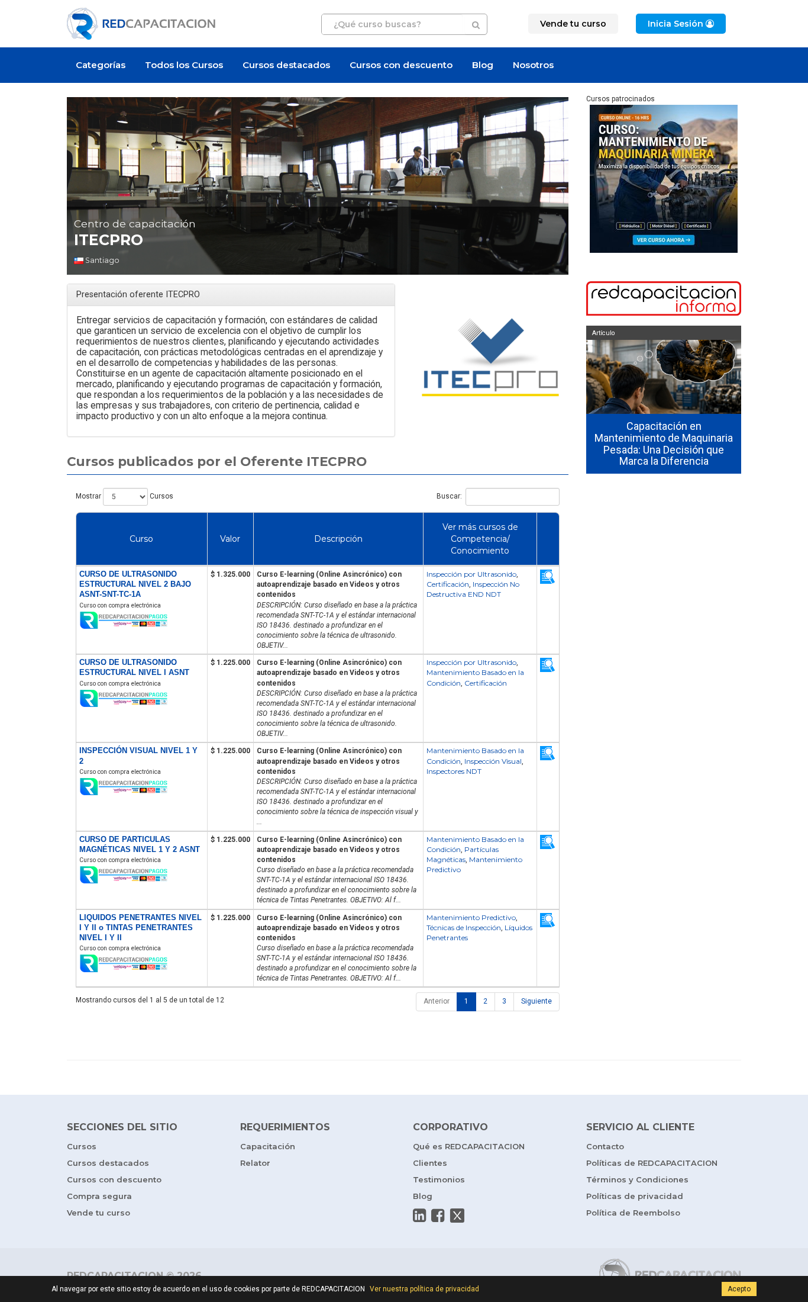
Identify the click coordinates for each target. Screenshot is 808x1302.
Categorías (100, 64)
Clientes (430, 1163)
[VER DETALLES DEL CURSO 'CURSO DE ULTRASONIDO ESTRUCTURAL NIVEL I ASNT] (547, 665)
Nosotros (533, 64)
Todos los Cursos (184, 64)
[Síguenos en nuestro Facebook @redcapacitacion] (437, 1215)
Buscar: (449, 496)
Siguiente (536, 1001)
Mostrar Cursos (124, 496)
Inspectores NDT (453, 771)
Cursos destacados (286, 64)
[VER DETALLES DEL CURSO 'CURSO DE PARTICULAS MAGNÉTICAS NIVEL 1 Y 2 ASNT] (547, 841)
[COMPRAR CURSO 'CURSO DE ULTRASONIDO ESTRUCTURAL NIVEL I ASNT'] (141, 699)
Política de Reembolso (633, 1212)
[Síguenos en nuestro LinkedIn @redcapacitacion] (419, 1215)
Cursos (81, 1146)
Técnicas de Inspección (463, 927)
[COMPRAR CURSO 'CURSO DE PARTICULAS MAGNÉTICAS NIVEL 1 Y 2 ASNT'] (141, 875)
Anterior (437, 1001)
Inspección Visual (493, 761)
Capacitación (267, 1146)
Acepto (739, 1289)
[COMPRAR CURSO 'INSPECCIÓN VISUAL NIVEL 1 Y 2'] (141, 787)
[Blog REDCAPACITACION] (664, 299)
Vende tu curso (98, 1212)
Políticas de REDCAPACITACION (651, 1163)
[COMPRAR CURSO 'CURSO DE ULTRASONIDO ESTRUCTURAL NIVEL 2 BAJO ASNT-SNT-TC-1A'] (141, 620)
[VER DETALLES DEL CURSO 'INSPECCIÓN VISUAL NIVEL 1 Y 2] (547, 753)
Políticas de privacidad (634, 1196)
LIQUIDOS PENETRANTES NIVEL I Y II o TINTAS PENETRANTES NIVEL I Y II (140, 927)
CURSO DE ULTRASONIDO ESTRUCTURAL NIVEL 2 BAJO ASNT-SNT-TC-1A (135, 584)
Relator (255, 1163)
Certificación (447, 584)
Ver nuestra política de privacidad (424, 1289)
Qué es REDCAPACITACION (469, 1146)
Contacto (605, 1146)
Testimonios (439, 1179)
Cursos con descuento (401, 64)
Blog (482, 64)
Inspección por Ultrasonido (471, 574)
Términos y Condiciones (637, 1179)
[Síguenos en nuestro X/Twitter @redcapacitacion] (457, 1215)
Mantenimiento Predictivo (471, 917)
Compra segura (99, 1196)
